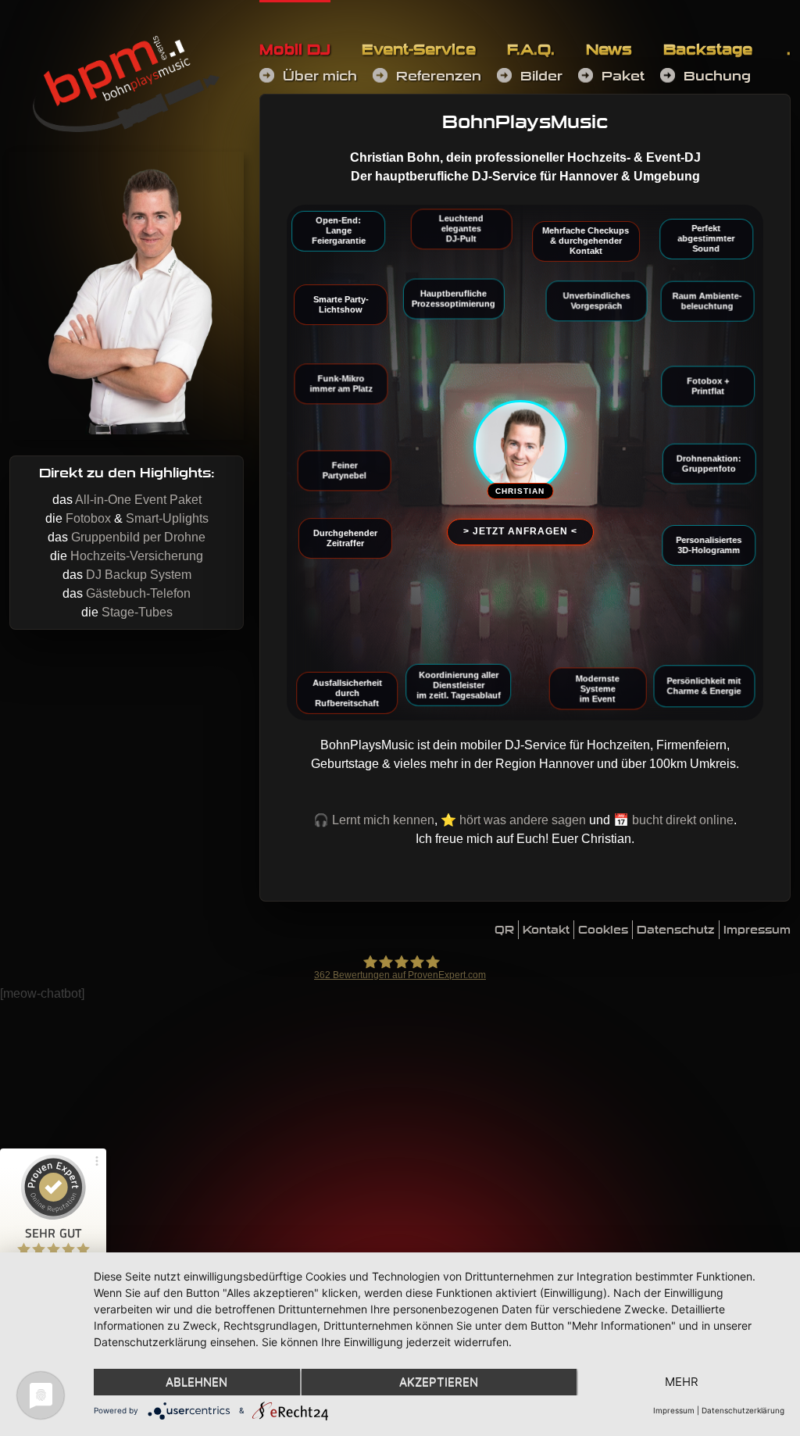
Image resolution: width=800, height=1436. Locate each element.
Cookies (603, 930)
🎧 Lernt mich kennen (373, 820)
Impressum (757, 930)
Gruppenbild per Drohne (138, 537)
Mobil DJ (294, 50)
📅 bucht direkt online (673, 820)
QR (504, 930)
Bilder (541, 76)
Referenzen (438, 76)
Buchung (717, 76)
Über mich (320, 76)
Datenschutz (676, 930)
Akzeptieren (438, 1381)
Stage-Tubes (137, 612)
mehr (681, 1381)
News (609, 50)
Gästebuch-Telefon (138, 593)
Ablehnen (196, 1381)
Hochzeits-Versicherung (136, 556)
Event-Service (419, 50)
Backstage (707, 50)
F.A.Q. (531, 50)
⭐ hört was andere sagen (513, 820)
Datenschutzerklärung (743, 1410)
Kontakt (546, 930)
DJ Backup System (138, 574)
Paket (623, 76)
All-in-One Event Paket (138, 499)
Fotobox (88, 518)
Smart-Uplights (167, 518)
